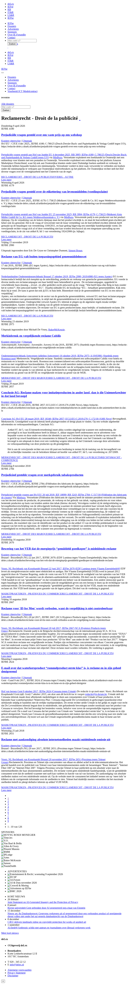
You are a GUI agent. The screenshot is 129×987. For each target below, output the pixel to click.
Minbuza (21, 497)
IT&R (11, 12)
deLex (11, 4)
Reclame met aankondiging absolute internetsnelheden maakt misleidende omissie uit (55, 739)
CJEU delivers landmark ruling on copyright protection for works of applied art (47, 922)
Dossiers (12, 26)
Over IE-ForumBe (17, 34)
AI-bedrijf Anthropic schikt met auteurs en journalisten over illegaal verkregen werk (49, 927)
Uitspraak (27, 140)
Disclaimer (13, 975)
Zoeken (12, 44)
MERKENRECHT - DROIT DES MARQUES (25, 378)
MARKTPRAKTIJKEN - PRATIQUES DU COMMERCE (31, 593)
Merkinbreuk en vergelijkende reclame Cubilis (31, 335)
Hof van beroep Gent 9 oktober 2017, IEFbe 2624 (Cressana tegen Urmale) (38, 691)
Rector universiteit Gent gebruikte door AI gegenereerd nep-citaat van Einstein (46, 908)
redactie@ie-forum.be (96, 694)
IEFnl (10, 6)
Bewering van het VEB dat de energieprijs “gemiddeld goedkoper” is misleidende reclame (58, 548)
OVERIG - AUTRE (63, 177)
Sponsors (12, 31)
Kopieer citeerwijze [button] (11, 140)
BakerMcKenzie (56, 329)
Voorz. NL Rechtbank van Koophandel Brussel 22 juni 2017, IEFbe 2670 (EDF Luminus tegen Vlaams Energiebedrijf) (60, 568)
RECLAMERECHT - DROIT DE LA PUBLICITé (27, 177)
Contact (11, 37)
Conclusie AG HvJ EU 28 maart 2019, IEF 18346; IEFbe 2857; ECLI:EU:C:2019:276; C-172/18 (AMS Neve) (56, 418)
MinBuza (57, 157)
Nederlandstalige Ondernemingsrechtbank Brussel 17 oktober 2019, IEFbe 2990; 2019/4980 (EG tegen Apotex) (56, 276)
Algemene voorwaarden (19, 970)
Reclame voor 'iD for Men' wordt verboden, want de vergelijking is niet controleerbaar (57, 608)
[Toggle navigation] (2, 72)
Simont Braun (75, 250)
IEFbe (11, 18)
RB (9, 9)
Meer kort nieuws (10, 933)
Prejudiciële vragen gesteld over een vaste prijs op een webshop (41, 134)
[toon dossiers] (79, 118)
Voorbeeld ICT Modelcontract (22, 91)
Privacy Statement (16, 972)
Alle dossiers (7, 104)
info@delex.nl (17, 964)
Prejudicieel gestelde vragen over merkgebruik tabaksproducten (42, 475)
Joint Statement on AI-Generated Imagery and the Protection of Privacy (43, 902)
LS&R (11, 15)
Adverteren (13, 29)
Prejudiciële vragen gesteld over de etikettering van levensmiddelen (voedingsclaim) (54, 191)
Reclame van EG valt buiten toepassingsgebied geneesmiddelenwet (43, 256)
